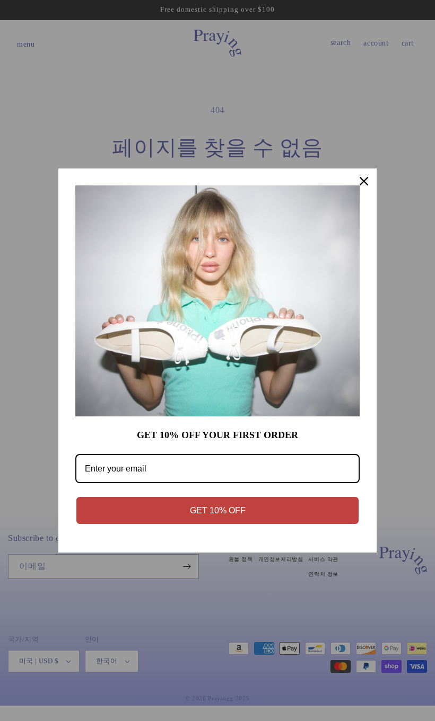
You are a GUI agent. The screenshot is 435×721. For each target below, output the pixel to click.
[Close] (364, 181)
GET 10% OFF (218, 510)
